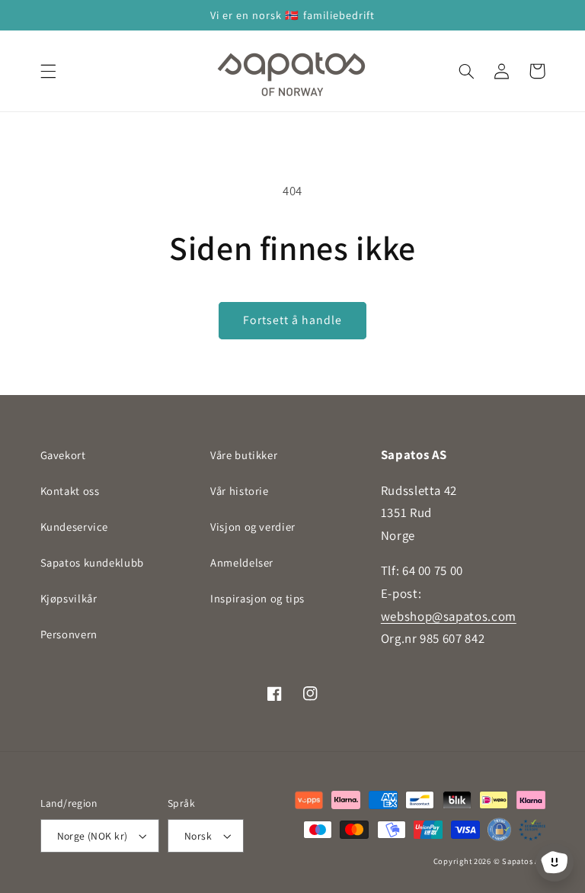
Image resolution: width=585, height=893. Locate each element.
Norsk (198, 836)
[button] (48, 70)
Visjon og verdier (253, 526)
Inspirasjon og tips (257, 598)
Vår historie (239, 490)
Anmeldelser (241, 562)
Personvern (69, 634)
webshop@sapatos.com (448, 616)
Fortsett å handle (293, 320)
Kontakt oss (70, 490)
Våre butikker (243, 455)
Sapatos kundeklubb (92, 562)
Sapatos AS (523, 861)
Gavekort (63, 455)
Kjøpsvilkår (69, 598)
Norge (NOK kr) (92, 836)
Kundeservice (74, 526)
